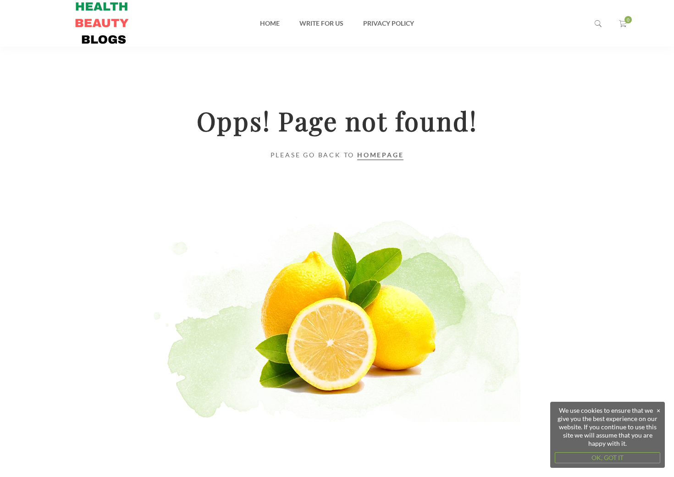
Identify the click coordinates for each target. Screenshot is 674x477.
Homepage (380, 155)
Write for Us (321, 23)
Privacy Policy (388, 23)
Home (270, 23)
